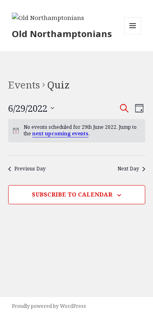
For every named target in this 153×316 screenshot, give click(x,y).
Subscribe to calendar (72, 194)
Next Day (128, 169)
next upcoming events (60, 133)
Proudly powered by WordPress (49, 306)
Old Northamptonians (62, 33)
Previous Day (30, 169)
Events (24, 84)
